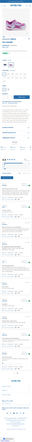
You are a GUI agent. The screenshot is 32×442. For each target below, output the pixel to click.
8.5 (17, 77)
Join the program (12, 103)
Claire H (4, 184)
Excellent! (4, 304)
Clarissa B (4, 205)
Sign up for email (7, 401)
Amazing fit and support (8, 305)
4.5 (8, 74)
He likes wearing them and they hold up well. (14, 322)
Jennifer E (4, 316)
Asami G (4, 261)
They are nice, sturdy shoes (9, 321)
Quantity (5, 93)
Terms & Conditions (16, 422)
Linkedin (21, 197)
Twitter (16, 197)
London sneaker (6, 210)
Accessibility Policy (22, 418)
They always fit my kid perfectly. (10, 338)
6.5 (25, 74)
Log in (4, 103)
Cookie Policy (15, 425)
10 (4, 81)
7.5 (8, 77)
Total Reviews (27, 160)
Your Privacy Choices (9, 438)
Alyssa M (4, 352)
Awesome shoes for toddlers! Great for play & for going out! (15, 359)
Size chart (12, 70)
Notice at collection (5, 440)
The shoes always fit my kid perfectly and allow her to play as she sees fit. (15, 340)
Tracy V (4, 242)
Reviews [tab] (14, 142)
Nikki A (3, 223)
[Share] (29, 38)
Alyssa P (4, 282)
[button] (2, 5)
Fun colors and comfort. (8, 288)
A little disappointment (8, 265)
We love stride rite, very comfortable (11, 227)
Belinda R (4, 299)
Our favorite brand (7, 357)
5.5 (17, 74)
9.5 (25, 77)
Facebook (10, 197)
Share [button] (29, 38)
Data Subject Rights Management (15, 423)
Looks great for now (7, 212)
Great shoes (5, 286)
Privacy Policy (21, 420)
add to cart (21, 97)
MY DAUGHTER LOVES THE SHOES (11, 246)
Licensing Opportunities (10, 418)
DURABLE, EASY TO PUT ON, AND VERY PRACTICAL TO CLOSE (13, 249)
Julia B (3, 333)
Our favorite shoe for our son (9, 188)
